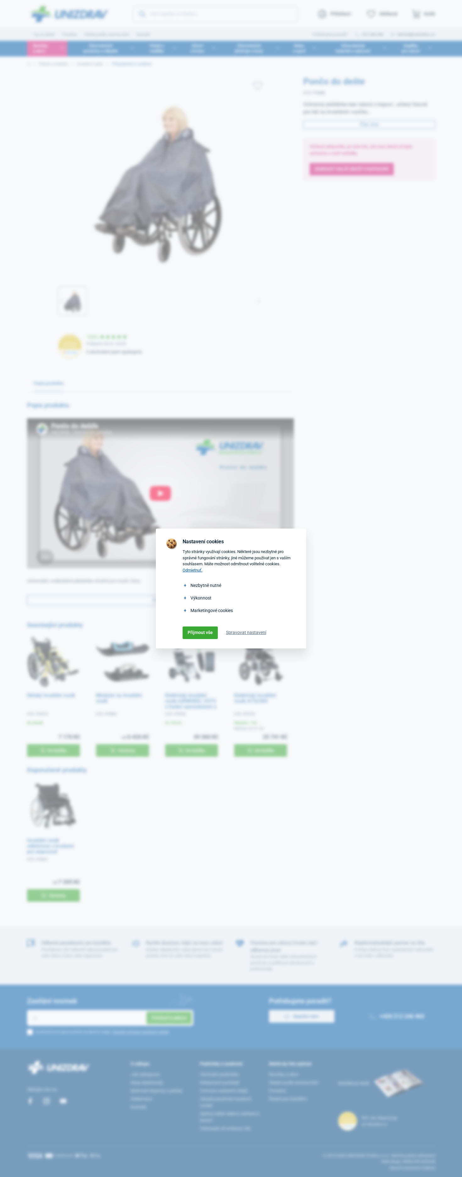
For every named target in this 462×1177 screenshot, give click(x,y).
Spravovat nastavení (246, 632)
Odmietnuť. (192, 570)
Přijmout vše (200, 632)
